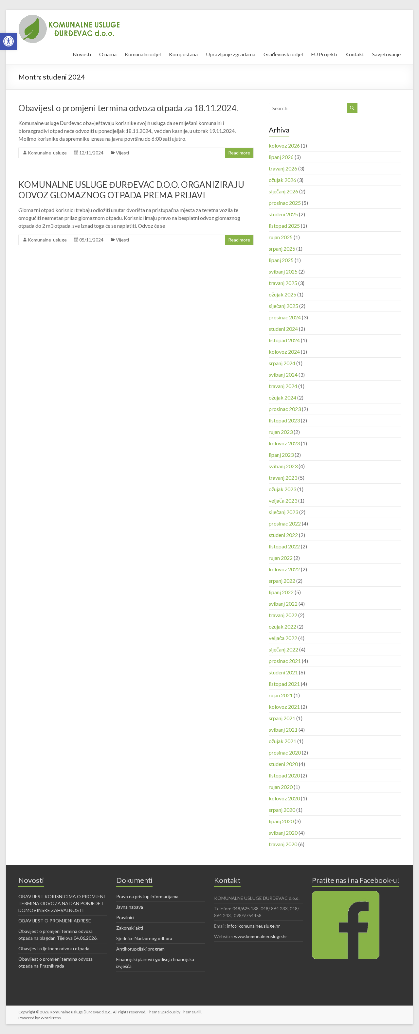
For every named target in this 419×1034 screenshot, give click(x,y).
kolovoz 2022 (284, 569)
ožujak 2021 (282, 741)
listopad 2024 (284, 340)
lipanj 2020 (281, 821)
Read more (239, 152)
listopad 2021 (284, 684)
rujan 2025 (281, 237)
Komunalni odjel (143, 54)
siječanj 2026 (283, 191)
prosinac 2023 (285, 409)
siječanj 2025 (283, 306)
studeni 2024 (283, 329)
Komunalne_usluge (47, 152)
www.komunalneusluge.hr (260, 936)
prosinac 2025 (285, 203)
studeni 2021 (283, 672)
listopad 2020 (284, 775)
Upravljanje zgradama (230, 54)
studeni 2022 (283, 535)
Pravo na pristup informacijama (147, 896)
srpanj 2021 (282, 718)
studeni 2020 (283, 764)
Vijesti (122, 152)
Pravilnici (125, 917)
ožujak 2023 (282, 489)
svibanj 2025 (283, 271)
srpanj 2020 (282, 810)
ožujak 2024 (282, 397)
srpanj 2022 (282, 581)
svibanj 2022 (283, 603)
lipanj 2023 (281, 455)
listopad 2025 (284, 226)
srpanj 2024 (282, 363)
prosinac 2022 (285, 523)
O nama (108, 54)
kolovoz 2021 (284, 707)
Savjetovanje (386, 54)
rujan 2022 (281, 558)
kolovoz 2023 (284, 443)
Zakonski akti (129, 928)
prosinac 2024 (285, 317)
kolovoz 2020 (284, 798)
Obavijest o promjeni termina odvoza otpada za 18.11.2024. (128, 108)
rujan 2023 (281, 432)
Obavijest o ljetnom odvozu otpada (53, 948)
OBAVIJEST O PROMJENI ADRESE (54, 920)
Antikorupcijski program (140, 949)
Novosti (82, 54)
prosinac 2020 (285, 752)
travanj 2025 (283, 283)
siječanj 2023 (283, 512)
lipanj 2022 (281, 592)
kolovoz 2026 (284, 145)
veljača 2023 (283, 500)
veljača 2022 (283, 638)
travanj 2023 (283, 477)
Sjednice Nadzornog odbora (144, 938)
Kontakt (354, 54)
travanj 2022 (283, 615)
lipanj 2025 (281, 260)
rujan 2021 (281, 695)
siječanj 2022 (283, 649)
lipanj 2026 (281, 157)
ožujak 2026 (282, 180)
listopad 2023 (284, 420)
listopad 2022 (284, 546)
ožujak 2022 (282, 626)
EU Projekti (324, 54)
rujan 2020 (281, 787)
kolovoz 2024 (284, 351)
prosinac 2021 (285, 661)
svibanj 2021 (283, 729)
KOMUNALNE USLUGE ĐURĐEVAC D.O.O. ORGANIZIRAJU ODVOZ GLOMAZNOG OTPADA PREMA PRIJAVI (131, 189)
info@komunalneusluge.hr (253, 926)
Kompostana (183, 54)
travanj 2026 (283, 168)
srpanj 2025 (282, 248)
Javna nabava (129, 907)
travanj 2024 (283, 386)
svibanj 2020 (283, 832)
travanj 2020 (283, 844)
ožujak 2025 (282, 294)
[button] (8, 41)
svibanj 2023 (283, 466)
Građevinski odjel (283, 54)
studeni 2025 (283, 214)
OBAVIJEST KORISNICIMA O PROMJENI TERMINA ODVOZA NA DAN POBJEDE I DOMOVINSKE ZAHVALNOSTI (61, 903)
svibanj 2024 (283, 374)
